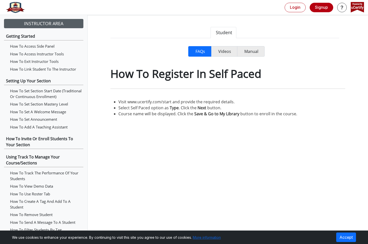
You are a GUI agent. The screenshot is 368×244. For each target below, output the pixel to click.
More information (207, 237)
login (295, 7)
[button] (342, 7)
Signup (321, 7)
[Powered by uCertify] (357, 7)
